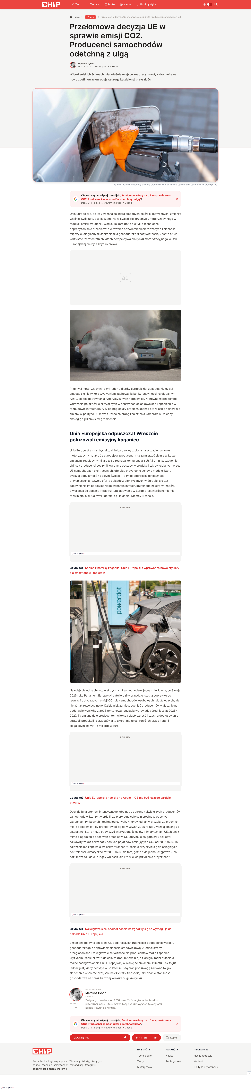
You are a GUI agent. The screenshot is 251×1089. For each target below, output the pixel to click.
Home (76, 17)
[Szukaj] (215, 4)
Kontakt (198, 1061)
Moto (111, 4)
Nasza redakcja (203, 1055)
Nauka (127, 4)
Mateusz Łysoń (86, 63)
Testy (93, 4)
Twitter (141, 1037)
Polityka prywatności (206, 1066)
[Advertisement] (125, 530)
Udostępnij (81, 1037)
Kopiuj (173, 1037)
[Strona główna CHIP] (51, 4)
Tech (78, 4)
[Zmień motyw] (207, 4)
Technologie (144, 1055)
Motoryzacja (144, 1066)
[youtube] (76, 1007)
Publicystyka (148, 4)
